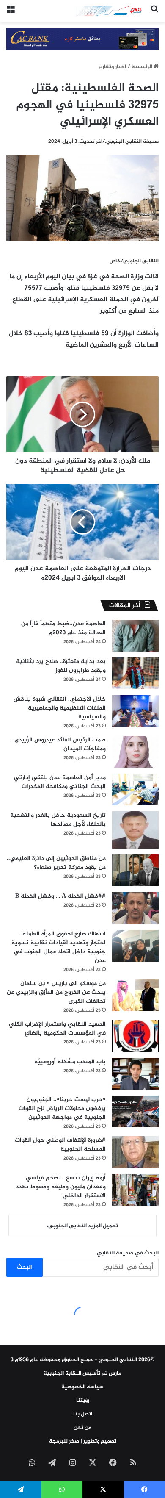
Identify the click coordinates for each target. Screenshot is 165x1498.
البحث (24, 1267)
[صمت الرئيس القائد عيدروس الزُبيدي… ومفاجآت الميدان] (135, 752)
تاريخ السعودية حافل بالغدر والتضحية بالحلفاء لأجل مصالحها (58, 819)
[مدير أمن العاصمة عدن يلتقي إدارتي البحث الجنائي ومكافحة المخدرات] (135, 789)
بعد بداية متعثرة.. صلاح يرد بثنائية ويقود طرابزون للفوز (61, 666)
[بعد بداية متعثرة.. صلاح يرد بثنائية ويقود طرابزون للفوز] (135, 673)
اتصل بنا (82, 1414)
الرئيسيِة (143, 67)
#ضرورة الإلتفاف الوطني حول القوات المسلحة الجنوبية (60, 1144)
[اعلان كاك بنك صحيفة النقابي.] (82, 41)
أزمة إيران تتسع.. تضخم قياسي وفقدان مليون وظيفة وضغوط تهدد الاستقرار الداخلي (61, 1187)
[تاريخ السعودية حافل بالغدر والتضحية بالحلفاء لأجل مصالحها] (135, 830)
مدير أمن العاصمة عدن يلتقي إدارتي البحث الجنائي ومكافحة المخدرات (60, 782)
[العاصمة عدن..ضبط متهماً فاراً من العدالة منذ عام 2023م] (135, 636)
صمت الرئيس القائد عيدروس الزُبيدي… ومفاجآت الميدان (58, 744)
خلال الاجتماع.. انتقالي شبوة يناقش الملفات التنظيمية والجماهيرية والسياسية (60, 708)
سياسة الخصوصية (82, 1387)
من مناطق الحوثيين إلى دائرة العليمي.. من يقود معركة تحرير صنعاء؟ (56, 863)
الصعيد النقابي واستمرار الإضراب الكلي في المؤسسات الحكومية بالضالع (57, 1028)
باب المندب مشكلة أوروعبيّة (70, 1062)
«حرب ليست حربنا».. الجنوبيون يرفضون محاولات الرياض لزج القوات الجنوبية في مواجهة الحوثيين (62, 1108)
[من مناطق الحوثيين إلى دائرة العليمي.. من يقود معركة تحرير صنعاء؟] (135, 870)
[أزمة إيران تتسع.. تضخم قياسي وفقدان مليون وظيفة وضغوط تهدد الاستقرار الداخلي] (135, 1190)
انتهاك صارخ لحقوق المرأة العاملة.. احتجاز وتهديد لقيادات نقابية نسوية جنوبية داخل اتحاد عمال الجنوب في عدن (58, 947)
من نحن (82, 1427)
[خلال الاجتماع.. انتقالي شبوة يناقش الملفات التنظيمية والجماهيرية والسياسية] (135, 711)
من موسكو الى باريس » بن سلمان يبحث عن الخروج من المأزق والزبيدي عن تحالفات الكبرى (56, 992)
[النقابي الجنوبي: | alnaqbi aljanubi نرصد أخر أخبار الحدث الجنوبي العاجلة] (110, 11)
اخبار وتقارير (112, 67)
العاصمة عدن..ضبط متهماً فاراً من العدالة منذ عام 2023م (63, 628)
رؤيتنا (82, 1400)
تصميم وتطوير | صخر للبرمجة (82, 1441)
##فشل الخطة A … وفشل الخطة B (60, 896)
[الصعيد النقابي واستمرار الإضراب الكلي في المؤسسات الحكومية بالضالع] (135, 1036)
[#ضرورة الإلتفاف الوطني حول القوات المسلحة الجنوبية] (135, 1152)
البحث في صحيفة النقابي (128, 1253)
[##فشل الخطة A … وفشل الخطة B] (135, 908)
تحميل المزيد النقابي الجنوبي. (82, 1226)
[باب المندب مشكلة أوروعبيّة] (135, 1074)
